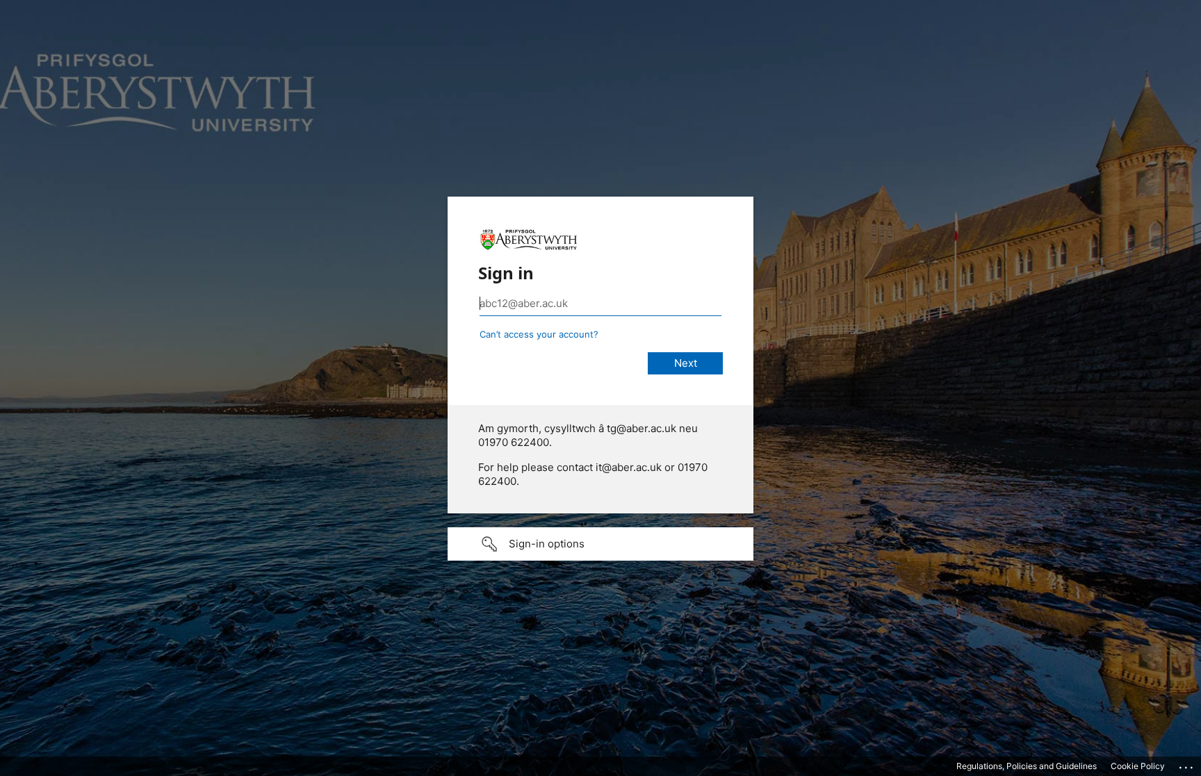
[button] (600, 544)
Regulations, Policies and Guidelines (1026, 766)
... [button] (1187, 764)
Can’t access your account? (539, 334)
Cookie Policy (1138, 766)
